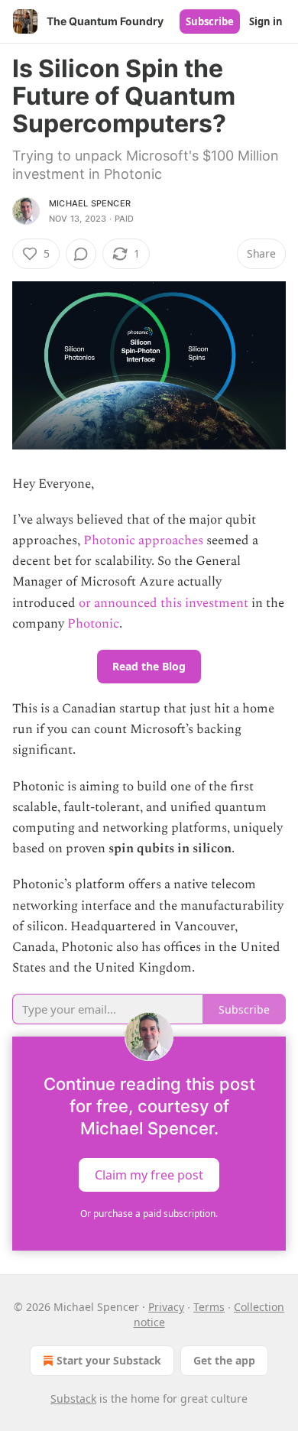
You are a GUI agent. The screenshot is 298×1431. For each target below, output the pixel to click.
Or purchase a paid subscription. (149, 1213)
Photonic (93, 624)
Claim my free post (149, 1175)
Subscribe (210, 21)
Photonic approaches (143, 540)
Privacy (166, 1307)
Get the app (224, 1360)
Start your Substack (109, 1360)
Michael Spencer (90, 203)
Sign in (266, 21)
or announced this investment (163, 603)
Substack (73, 1398)
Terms (209, 1307)
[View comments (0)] (81, 253)
